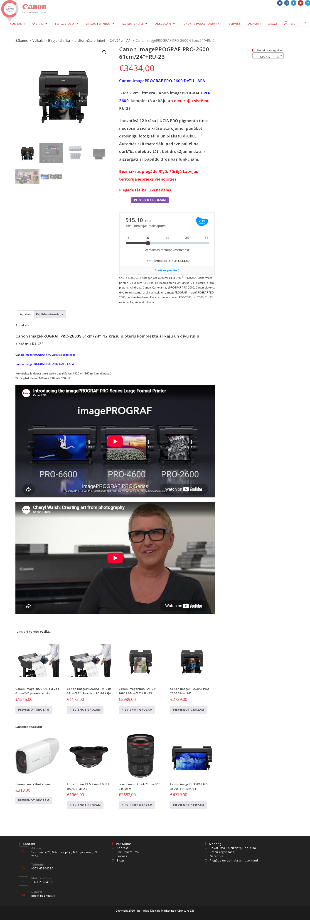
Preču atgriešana (222, 852)
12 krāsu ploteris (165, 283)
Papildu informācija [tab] (49, 314)
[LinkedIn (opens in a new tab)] (293, 3)
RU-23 (209, 297)
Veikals (37, 40)
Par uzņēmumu (128, 852)
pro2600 (198, 297)
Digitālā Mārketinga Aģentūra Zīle (172, 911)
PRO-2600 (185, 297)
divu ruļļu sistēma (130, 292)
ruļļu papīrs (126, 302)
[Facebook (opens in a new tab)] (280, 3)
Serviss (122, 856)
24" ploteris (198, 283)
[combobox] (268, 55)
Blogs (121, 860)
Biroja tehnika (59, 40)
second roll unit (144, 302)
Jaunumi (162, 278)
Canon (147, 287)
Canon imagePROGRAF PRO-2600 (173, 287)
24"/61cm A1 (120, 40)
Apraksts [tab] (26, 314)
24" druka (183, 283)
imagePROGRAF (177, 292)
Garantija (216, 856)
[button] (104, 52)
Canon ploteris (205, 287)
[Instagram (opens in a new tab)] (286, 3)
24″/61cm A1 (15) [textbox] (268, 57)
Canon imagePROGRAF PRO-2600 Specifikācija (45, 355)
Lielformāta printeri (90, 40)
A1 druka (135, 287)
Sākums (21, 40)
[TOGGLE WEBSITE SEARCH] (305, 24)
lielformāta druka (138, 297)
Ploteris (155, 297)
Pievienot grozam (150, 200)
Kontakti (123, 847)
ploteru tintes (169, 297)
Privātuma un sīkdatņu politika (233, 847)
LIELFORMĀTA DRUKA (182, 278)
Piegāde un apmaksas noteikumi (234, 860)
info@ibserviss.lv (43, 896)
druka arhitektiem (154, 292)
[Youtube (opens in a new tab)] (300, 3)
